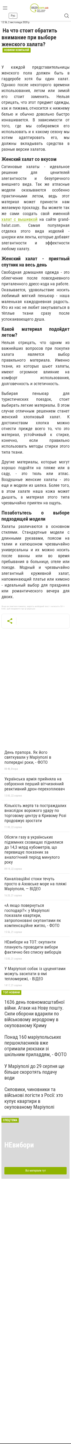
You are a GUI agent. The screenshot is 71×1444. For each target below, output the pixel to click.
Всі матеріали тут (35, 1170)
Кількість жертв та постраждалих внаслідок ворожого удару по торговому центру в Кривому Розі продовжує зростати (35, 813)
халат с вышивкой (19, 219)
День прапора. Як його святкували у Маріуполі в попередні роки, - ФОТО (27, 757)
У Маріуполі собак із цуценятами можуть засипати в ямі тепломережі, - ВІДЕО (35, 973)
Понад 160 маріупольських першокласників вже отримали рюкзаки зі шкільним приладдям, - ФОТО (35, 1046)
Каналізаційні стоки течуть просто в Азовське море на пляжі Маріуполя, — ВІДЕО (35, 883)
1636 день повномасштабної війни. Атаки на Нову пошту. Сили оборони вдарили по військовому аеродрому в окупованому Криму (34, 1013)
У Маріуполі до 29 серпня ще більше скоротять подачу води (34, 1072)
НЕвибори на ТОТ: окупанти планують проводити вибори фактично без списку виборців (32, 947)
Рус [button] (13, 15)
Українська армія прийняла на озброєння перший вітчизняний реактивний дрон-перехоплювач (34, 783)
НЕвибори (19, 1145)
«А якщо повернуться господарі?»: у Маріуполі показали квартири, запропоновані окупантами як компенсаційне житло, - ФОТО (32, 915)
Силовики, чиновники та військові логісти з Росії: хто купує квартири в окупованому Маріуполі (33, 1098)
